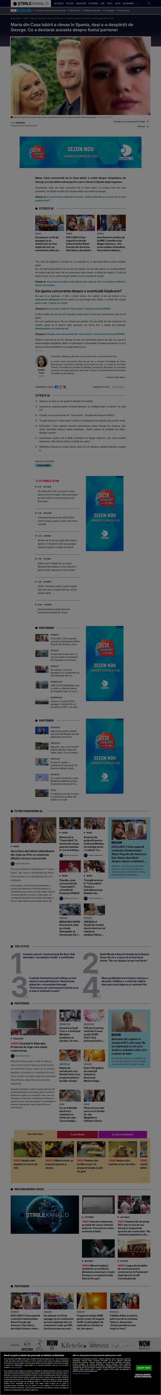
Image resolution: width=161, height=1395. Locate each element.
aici (41, 1381)
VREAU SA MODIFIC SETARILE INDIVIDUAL (143, 1376)
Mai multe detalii (16, 1367)
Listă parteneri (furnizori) (81, 1373)
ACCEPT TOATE (144, 1368)
